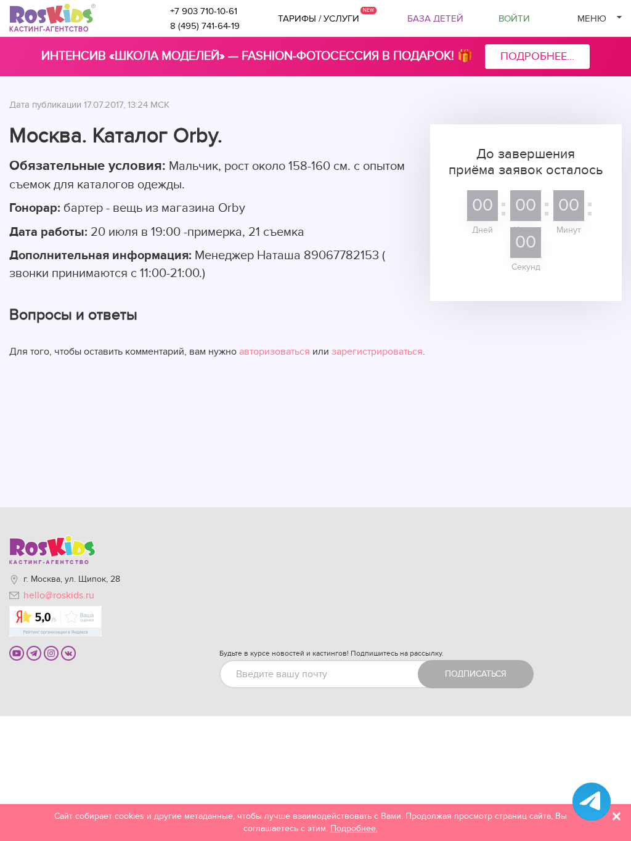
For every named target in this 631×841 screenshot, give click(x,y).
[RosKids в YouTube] (16, 652)
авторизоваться (274, 351)
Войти (514, 18)
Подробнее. (354, 828)
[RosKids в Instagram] (51, 652)
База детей (435, 18)
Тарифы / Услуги (318, 18)
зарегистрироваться (377, 351)
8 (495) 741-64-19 (205, 25)
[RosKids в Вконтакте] (68, 652)
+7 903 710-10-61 (203, 11)
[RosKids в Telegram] (33, 652)
